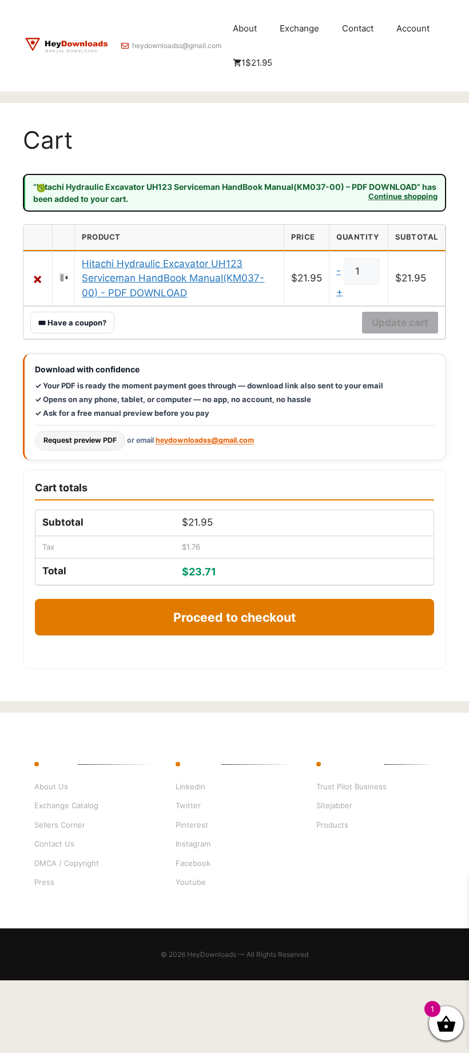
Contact (357, 28)
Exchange (299, 28)
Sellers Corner (59, 824)
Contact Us (54, 843)
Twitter (188, 805)
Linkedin (190, 786)
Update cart (400, 322)
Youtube (191, 882)
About (245, 28)
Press (44, 882)
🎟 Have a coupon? (72, 322)
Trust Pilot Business (351, 786)
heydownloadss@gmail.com (176, 45)
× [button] (37, 278)
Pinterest (192, 824)
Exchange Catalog (66, 805)
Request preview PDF (80, 440)
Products (332, 824)
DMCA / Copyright (66, 863)
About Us (51, 786)
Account (413, 28)
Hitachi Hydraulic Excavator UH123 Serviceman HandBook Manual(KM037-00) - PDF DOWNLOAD (173, 278)
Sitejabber (334, 805)
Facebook (193, 863)
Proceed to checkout (234, 617)
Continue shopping (403, 196)
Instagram (193, 843)
